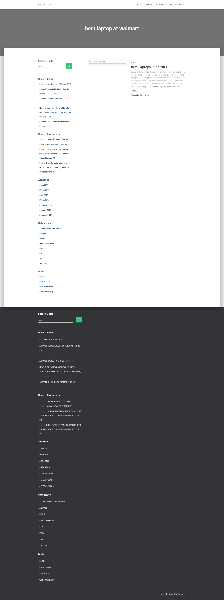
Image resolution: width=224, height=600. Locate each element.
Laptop (42, 248)
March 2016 (44, 200)
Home (139, 5)
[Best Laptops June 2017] (108, 61)
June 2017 (43, 185)
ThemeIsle (181, 594)
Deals (41, 238)
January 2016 (45, 210)
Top (41, 258)
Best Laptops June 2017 (49, 84)
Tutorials (43, 263)
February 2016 (45, 205)
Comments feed (46, 287)
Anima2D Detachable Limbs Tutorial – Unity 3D (59, 348)
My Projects (161, 5)
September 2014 (46, 215)
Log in (42, 277)
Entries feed (44, 282)
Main (41, 253)
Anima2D (43, 233)
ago (144, 95)
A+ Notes (148, 5)
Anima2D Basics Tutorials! (50, 99)
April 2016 (43, 195)
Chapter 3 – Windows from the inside (55, 122)
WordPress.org (46, 292)
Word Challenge (177, 5)
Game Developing (46, 243)
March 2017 (44, 190)
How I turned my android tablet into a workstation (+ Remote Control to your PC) (55, 112)
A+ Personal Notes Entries (50, 228)
